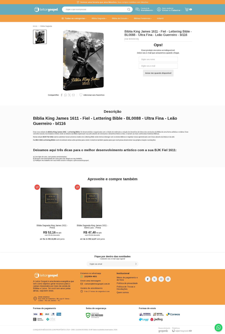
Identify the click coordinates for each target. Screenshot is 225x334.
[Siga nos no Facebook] (147, 279)
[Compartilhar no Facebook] (61, 95)
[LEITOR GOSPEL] (46, 9)
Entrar (165, 10)
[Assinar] (136, 264)
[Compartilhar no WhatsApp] (65, 95)
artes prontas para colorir (80, 140)
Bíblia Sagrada (46, 26)
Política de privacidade (127, 283)
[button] (40, 37)
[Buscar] (129, 9)
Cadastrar (175, 10)
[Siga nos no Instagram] (168, 279)
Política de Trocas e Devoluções (126, 288)
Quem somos (123, 292)
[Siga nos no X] (154, 279)
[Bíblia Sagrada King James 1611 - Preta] (52, 212)
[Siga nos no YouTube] (161, 279)
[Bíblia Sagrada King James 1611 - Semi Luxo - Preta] (92, 212)
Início (35, 26)
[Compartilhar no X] (69, 95)
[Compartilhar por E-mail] (73, 95)
